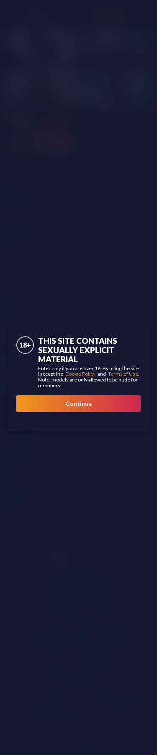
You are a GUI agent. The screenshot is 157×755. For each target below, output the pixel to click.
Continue (79, 403)
